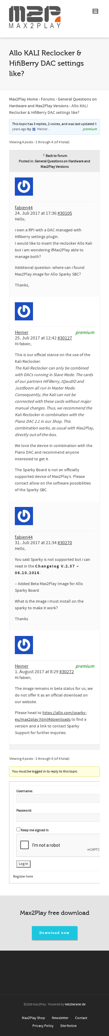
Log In (23, 864)
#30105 (65, 213)
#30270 (65, 543)
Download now (54, 932)
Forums (48, 99)
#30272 (66, 672)
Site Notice (68, 1026)
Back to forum (56, 156)
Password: (24, 810)
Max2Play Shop (33, 1018)
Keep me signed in (35, 830)
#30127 (65, 338)
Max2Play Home (23, 99)
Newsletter (60, 1018)
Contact (81, 1018)
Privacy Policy (43, 1026)
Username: (24, 791)
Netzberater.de (75, 1004)
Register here (23, 876)
